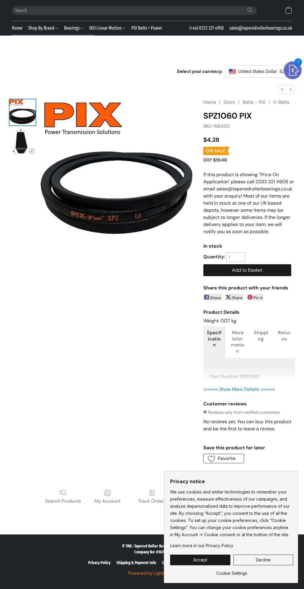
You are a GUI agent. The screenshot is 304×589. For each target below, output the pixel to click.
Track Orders (152, 501)
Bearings (72, 28)
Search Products (63, 501)
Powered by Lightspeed (152, 573)
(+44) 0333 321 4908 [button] (206, 28)
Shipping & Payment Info (136, 562)
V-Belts (281, 102)
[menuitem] (282, 89)
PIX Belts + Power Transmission (160, 28)
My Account (107, 501)
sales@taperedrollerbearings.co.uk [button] (260, 28)
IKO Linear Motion (106, 28)
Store (229, 102)
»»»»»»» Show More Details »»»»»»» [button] (239, 389)
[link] (231, 571)
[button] (288, 10)
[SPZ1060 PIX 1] (22, 142)
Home (17, 28)
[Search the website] (250, 10)
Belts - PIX (254, 102)
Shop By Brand (41, 28)
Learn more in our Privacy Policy (201, 545)
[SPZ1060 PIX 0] (22, 112)
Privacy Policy (99, 562)
